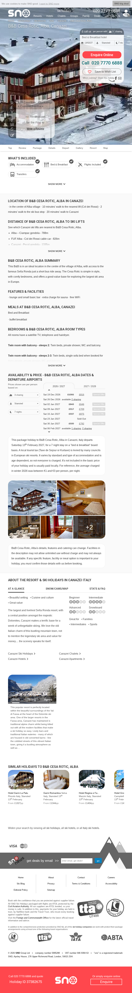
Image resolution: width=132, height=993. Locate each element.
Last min (109, 16)
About (51, 877)
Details (51, 148)
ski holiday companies (82, 927)
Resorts (37, 16)
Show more (55, 251)
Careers (111, 877)
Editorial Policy (21, 890)
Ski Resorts (40, 21)
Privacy (51, 883)
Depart (65, 148)
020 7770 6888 (22, 976)
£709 (81, 409)
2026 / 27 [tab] (59, 386)
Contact (81, 877)
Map (105, 148)
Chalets (62, 16)
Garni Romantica (52, 793)
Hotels (49, 16)
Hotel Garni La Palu (18, 793)
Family (86, 16)
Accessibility (111, 883)
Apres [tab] (48, 699)
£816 (81, 394)
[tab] (16, 589)
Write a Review (35, 128)
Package (37, 148)
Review (22, 148)
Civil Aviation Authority (18, 906)
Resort (93, 148)
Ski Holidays (24, 21)
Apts (70, 659)
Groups (74, 16)
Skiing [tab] (31, 699)
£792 (81, 423)
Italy (52, 21)
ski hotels (70, 828)
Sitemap (51, 890)
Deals (97, 16)
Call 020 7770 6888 (102, 63)
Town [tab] (15, 699)
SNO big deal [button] (121, 3)
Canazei (62, 21)
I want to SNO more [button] (49, 3)
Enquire (106, 982)
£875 (81, 414)
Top (10, 148)
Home (11, 21)
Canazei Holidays (20, 653)
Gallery (79, 148)
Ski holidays (64, 11)
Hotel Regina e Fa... (89, 793)
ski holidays (53, 828)
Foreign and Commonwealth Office (32, 918)
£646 (81, 404)
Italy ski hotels (91, 828)
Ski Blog (21, 883)
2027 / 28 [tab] (90, 386)
